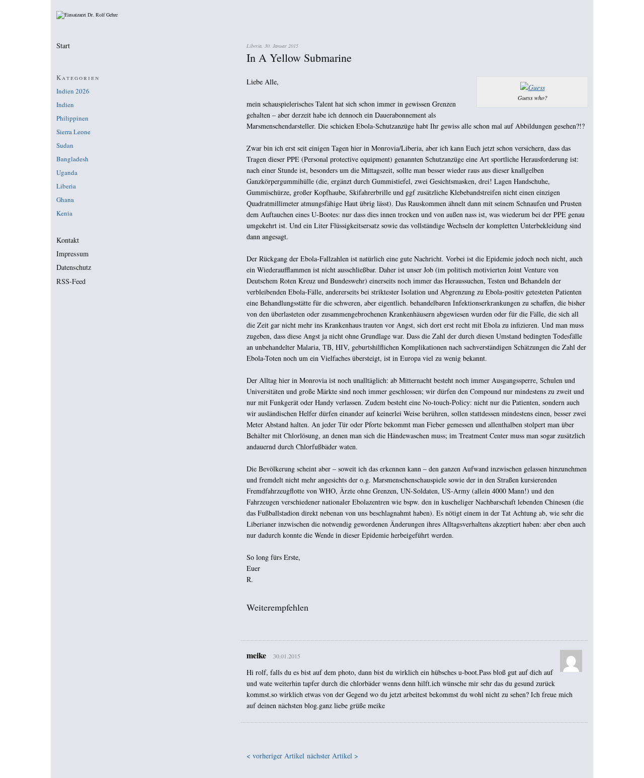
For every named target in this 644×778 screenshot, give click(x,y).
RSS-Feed (71, 281)
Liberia (66, 185)
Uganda (66, 172)
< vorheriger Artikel (275, 755)
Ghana (65, 199)
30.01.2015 (286, 656)
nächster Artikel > (332, 755)
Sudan (64, 145)
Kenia (64, 213)
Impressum (72, 253)
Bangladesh (72, 158)
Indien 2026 (73, 90)
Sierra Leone (73, 131)
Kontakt (67, 240)
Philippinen (72, 118)
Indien (65, 104)
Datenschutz (73, 267)
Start (63, 45)
